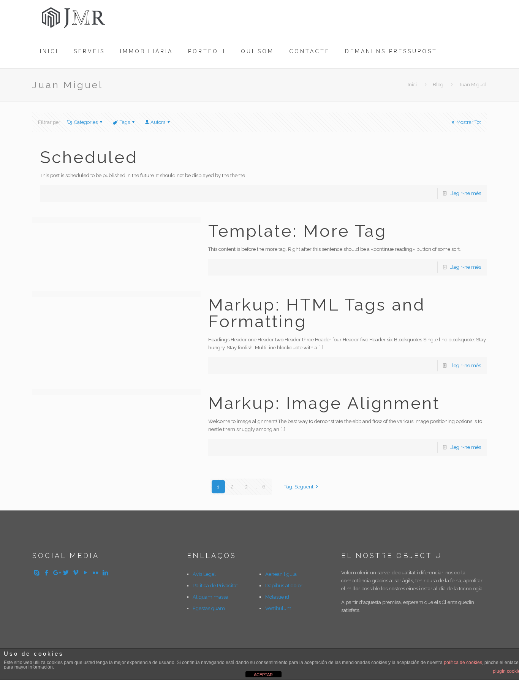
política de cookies (463, 662)
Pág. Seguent (298, 487)
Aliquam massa (210, 597)
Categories (86, 122)
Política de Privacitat (215, 585)
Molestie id (277, 597)
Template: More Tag (297, 231)
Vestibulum (278, 608)
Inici (412, 84)
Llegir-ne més (465, 193)
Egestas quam (209, 608)
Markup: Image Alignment (324, 403)
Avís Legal (204, 574)
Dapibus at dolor (283, 585)
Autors (157, 122)
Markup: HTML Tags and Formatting (317, 313)
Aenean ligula (281, 574)
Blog (438, 84)
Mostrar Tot (468, 122)
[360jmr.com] (74, 17)
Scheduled (89, 157)
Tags (125, 122)
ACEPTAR (263, 674)
